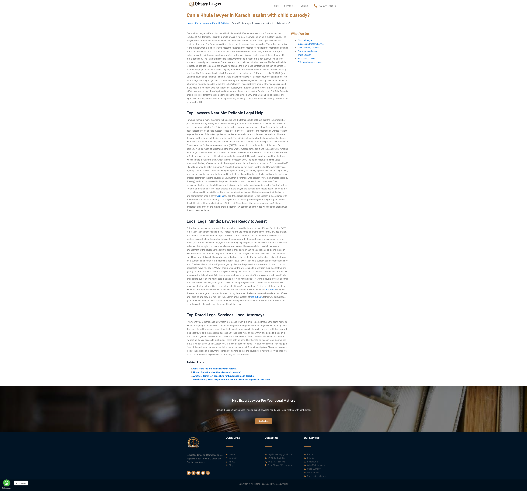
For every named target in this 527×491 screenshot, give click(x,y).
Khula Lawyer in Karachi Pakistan (212, 23)
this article (271, 289)
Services (288, 6)
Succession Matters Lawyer (311, 44)
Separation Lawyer (307, 58)
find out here (256, 297)
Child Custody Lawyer (308, 47)
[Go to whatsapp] (6, 482)
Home (276, 6)
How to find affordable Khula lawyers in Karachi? (217, 372)
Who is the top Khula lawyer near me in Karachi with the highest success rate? (231, 379)
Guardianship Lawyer (308, 51)
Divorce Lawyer (305, 40)
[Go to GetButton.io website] (6, 488)
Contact (304, 6)
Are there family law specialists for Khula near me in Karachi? (223, 376)
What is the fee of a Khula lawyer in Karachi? (215, 368)
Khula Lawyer (304, 55)
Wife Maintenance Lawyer (310, 62)
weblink (220, 196)
